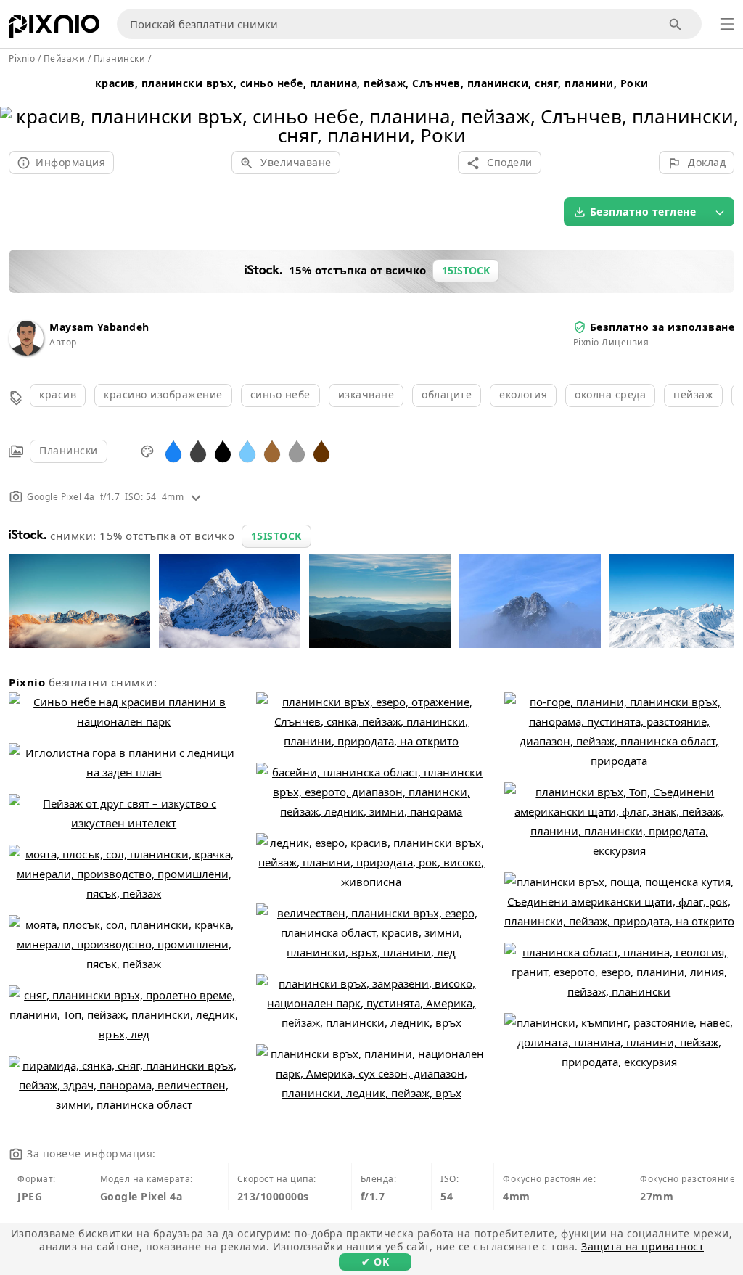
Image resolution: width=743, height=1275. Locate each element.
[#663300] (321, 450)
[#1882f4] (173, 450)
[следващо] (726, 107)
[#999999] (296, 450)
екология (523, 394)
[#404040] (198, 450)
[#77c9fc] (247, 450)
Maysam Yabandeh (99, 327)
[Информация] (195, 497)
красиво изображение (163, 394)
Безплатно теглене (643, 211)
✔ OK (375, 1261)
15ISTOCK (276, 536)
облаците (447, 394)
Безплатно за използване (662, 327)
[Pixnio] (54, 29)
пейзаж (693, 394)
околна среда (610, 394)
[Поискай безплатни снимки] (676, 24)
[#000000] (222, 450)
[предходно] (16, 107)
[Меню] (727, 24)
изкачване (366, 394)
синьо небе (280, 394)
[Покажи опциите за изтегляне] (719, 211)
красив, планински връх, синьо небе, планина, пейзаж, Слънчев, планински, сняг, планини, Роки (372, 83)
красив (57, 394)
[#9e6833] (272, 450)
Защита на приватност (642, 1246)
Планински (68, 450)
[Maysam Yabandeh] (26, 351)
